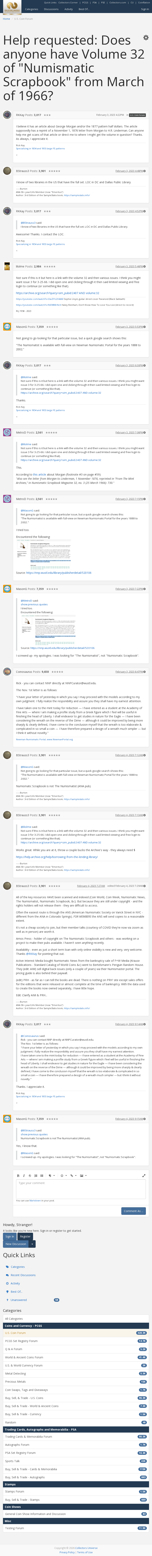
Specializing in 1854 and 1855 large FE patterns (40, 148)
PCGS (85, 2)
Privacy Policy (67, 1552)
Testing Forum (75, 1528)
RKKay (20, 115)
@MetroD (26, 600)
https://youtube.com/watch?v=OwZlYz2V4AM (39, 298)
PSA (95, 2)
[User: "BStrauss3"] (7, 171)
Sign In (145, 9)
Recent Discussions (23, 1275)
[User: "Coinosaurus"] (7, 672)
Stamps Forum (75, 1491)
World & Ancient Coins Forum (75, 1357)
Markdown (35, 1200)
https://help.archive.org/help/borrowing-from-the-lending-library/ (57, 857)
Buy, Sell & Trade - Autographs (75, 1477)
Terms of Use (85, 1552)
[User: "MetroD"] (7, 432)
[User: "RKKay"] (7, 115)
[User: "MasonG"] (7, 327)
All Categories (14, 1318)
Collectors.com (117, 2)
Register (25, 1236)
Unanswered (34, 1300)
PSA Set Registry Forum (75, 1453)
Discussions (51, 9)
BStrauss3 (22, 171)
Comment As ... (133, 1211)
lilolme (20, 266)
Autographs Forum (75, 1445)
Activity (69, 9)
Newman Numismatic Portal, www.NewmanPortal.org (44, 739)
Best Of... (84, 9)
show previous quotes (34, 604)
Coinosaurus (24, 672)
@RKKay (31, 954)
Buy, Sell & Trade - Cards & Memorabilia (75, 1469)
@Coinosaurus (30, 1036)
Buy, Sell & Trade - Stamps (75, 1500)
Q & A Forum (75, 1349)
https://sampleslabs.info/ (77, 195)
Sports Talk (75, 1461)
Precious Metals (75, 1381)
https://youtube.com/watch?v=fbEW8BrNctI (38, 304)
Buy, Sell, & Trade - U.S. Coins (75, 1398)
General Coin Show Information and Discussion (75, 1514)
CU (132, 2)
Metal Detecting (75, 1373)
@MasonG (27, 510)
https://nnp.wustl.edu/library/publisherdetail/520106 (58, 573)
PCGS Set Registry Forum (75, 1341)
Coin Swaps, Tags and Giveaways (75, 1390)
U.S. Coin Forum (137, 115)
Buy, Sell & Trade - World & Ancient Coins (75, 1406)
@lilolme (26, 377)
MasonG (21, 327)
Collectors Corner (68, 2)
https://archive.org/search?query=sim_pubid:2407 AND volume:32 (57, 293)
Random (75, 1422)
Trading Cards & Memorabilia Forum (75, 1436)
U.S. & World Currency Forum (75, 1365)
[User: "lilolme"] (7, 266)
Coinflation (144, 2)
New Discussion (16, 1244)
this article (39, 474)
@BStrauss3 (28, 222)
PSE (103, 2)
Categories (31, 9)
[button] (146, 37)
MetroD (21, 432)
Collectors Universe (86, 1547)
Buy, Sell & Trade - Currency (75, 1414)
